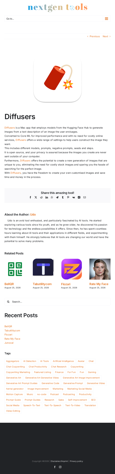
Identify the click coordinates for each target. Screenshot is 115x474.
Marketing (58, 388)
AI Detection (29, 361)
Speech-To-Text (31, 405)
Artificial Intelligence (63, 361)
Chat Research (58, 366)
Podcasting (69, 394)
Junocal (9, 342)
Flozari (65, 284)
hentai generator (15, 388)
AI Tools (44, 361)
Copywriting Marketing (18, 372)
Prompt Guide (13, 400)
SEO (93, 400)
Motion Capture (14, 394)
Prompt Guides (32, 400)
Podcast (54, 394)
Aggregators (12, 361)
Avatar (81, 361)
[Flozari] (71, 260)
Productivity (85, 394)
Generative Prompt (73, 383)
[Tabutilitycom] (43, 260)
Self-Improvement (77, 400)
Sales (61, 400)
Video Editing (13, 411)
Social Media (12, 405)
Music (30, 394)
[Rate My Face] (100, 260)
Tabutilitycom (42, 284)
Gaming (92, 372)
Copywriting (77, 366)
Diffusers (9, 127)
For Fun (72, 372)
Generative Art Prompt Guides (22, 383)
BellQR (9, 284)
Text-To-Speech (52, 405)
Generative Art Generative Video (42, 377)
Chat (91, 361)
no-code (41, 394)
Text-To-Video (72, 405)
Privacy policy (76, 461)
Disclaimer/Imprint (59, 461)
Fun (82, 372)
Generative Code (50, 383)
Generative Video (96, 383)
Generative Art (13, 377)
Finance (59, 372)
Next (105, 36)
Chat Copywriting (15, 366)
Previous (95, 36)
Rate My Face (98, 284)
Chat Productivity (38, 366)
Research (49, 400)
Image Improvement (38, 388)
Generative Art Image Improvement (81, 377)
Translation (90, 405)
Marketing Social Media (79, 388)
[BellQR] (15, 260)
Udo (33, 214)
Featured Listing (42, 372)
